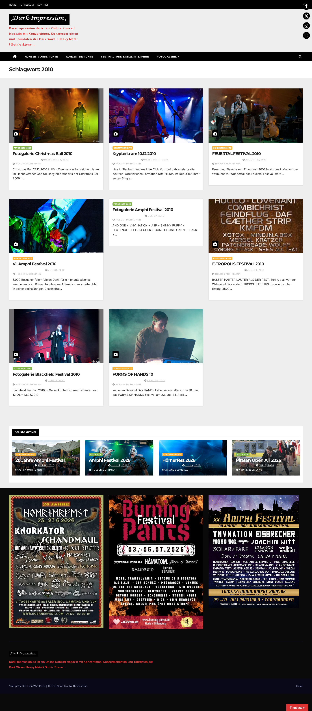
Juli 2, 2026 (266, 465)
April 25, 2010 (156, 380)
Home (299, 686)
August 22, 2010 (256, 159)
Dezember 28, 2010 (56, 159)
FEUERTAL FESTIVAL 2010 (236, 153)
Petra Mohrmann (30, 469)
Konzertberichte (79, 56)
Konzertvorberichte (41, 56)
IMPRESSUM (27, 4)
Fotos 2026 (95, 454)
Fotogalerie (167, 56)
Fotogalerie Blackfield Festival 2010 (46, 374)
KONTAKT (42, 4)
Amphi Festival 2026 (109, 460)
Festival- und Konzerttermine (125, 56)
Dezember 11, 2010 (156, 159)
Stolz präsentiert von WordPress (27, 686)
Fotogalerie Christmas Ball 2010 (42, 153)
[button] (300, 56)
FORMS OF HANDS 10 (132, 374)
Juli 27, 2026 (119, 465)
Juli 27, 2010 (156, 215)
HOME (12, 4)
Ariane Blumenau (177, 469)
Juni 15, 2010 (56, 380)
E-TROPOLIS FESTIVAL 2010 (238, 264)
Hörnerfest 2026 (178, 460)
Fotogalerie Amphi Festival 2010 (142, 209)
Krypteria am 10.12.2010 (134, 153)
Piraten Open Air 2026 (258, 460)
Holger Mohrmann (28, 163)
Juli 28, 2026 (46, 465)
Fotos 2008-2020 (22, 148)
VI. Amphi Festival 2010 (34, 264)
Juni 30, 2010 (256, 270)
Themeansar (79, 686)
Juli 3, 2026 (193, 465)
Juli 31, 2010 (56, 270)
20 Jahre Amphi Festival (39, 460)
